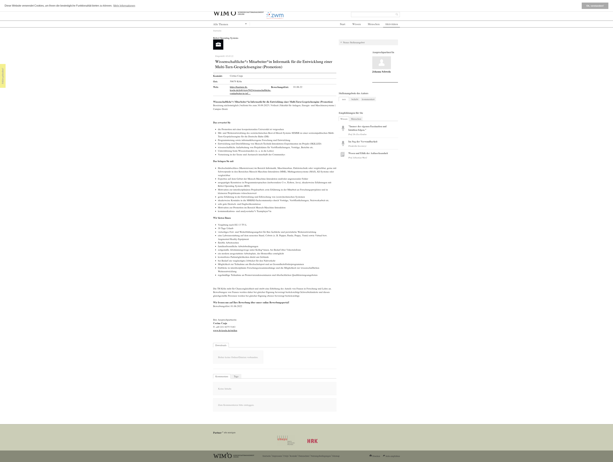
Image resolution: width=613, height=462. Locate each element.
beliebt (355, 99)
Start (342, 24)
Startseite (217, 30)
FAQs (286, 455)
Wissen (356, 24)
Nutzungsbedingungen (321, 455)
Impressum (277, 455)
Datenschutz (304, 455)
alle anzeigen (229, 432)
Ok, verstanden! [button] (595, 5)
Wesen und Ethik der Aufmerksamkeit (368, 153)
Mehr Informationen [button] (124, 5)
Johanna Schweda (381, 71)
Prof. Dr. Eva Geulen (357, 134)
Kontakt (293, 455)
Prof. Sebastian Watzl (357, 157)
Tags (236, 376)
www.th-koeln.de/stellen (225, 330)
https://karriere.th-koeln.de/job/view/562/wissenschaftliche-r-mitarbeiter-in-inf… (250, 90)
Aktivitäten (391, 24)
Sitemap (336, 455)
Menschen (374, 24)
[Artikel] (381, 62)
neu (344, 99)
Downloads (221, 345)
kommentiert (368, 99)
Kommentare (221, 376)
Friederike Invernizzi (357, 145)
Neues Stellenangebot (354, 42)
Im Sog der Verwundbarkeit (362, 141)
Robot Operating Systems (225, 37)
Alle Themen (220, 24)
